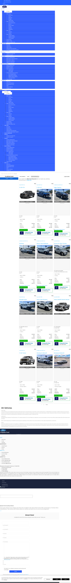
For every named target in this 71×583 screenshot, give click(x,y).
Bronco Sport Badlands (42, 243)
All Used (8, 44)
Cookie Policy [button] (26, 578)
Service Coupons (9, 54)
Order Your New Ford (10, 42)
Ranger (10, 19)
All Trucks (11, 15)
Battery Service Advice (13, 76)
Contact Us (8, 88)
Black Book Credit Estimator (12, 58)
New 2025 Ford (56, 350)
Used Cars (4, 43)
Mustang (8, 12)
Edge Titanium (57, 187)
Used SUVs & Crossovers (11, 48)
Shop (1, 437)
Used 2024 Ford (22, 184)
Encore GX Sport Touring (60, 243)
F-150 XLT (39, 187)
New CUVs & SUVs (10, 21)
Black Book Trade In (10, 60)
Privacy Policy (22, 574)
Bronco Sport (11, 25)
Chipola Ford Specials (10, 53)
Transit (10, 33)
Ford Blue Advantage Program (12, 49)
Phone (5, 564)
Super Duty (11, 20)
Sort (28, 176)
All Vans (10, 31)
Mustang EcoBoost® (42, 353)
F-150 (10, 16)
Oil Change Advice (12, 74)
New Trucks (8, 13)
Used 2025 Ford (22, 350)
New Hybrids (9, 34)
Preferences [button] (5, 579)
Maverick (10, 17)
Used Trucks (8, 47)
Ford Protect (8, 39)
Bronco (10, 24)
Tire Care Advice (12, 77)
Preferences (48, 579)
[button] (27, 89)
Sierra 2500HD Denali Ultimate (61, 299)
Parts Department (10, 69)
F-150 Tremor (22, 353)
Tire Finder (11, 71)
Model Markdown (6, 51)
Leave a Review (9, 86)
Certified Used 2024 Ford (58, 184)
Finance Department (10, 57)
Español (4, 3)
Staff (7, 85)
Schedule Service (9, 66)
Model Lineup (9, 40)
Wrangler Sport (23, 299)
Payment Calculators (10, 61)
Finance (3, 56)
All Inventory (6, 173)
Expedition (11, 29)
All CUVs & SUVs (12, 22)
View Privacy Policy (7, 559)
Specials (3, 52)
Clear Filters (66, 176)
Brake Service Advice (13, 75)
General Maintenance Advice (12, 72)
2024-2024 (9, 173)
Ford (13, 173)
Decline (57, 579)
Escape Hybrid (11, 35)
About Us (4, 80)
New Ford (4, 10)
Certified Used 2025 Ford (41, 350)
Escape (10, 26)
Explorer (10, 28)
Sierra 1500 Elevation (42, 299)
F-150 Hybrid (11, 38)
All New (8, 11)
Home (5, 90)
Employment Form (10, 84)
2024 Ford (29, 180)
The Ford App (9, 79)
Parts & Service (5, 63)
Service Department (10, 65)
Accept (65, 579)
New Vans (8, 30)
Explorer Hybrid (12, 36)
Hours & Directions (10, 83)
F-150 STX (22, 187)
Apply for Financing (10, 62)
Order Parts (11, 70)
